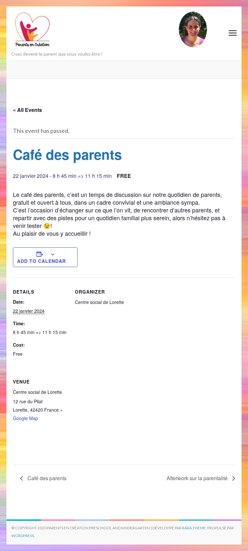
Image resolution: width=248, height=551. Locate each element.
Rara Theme (194, 527)
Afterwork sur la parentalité (198, 478)
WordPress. (23, 535)
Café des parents (46, 478)
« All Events (27, 109)
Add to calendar (41, 261)
